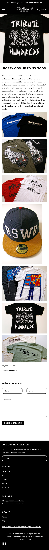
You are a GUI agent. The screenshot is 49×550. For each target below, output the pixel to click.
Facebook (6, 471)
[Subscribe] (43, 458)
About (4, 517)
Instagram (6, 479)
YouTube (5, 487)
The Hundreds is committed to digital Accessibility (21, 527)
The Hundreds (20, 534)
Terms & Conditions (13, 537)
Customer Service (24, 540)
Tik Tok (5, 483)
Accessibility (38, 537)
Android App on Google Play (13, 504)
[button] (3, 9)
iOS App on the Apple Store (13, 501)
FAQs (4, 521)
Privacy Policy (27, 537)
